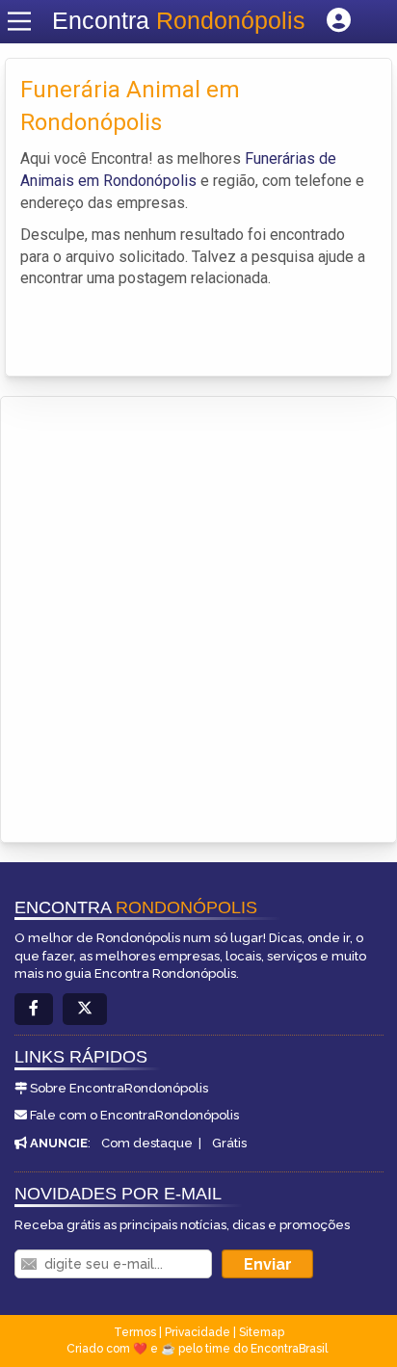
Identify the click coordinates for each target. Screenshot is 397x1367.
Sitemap (261, 1332)
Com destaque (147, 1143)
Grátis (229, 1143)
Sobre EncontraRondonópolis (119, 1088)
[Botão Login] (339, 21)
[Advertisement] (198, 605)
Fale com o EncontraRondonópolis (134, 1115)
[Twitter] (85, 1009)
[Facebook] (33, 1009)
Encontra (178, 20)
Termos (135, 1332)
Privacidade (197, 1332)
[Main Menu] (19, 21)
